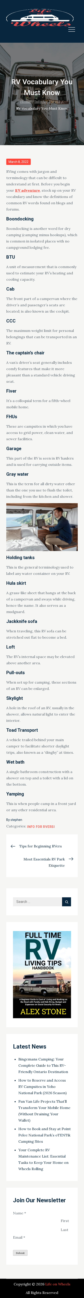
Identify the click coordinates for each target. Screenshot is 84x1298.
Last (64, 1229)
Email (19, 1237)
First (65, 1220)
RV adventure (27, 190)
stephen (16, 820)
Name (19, 1213)
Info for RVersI (41, 827)
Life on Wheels (57, 1284)
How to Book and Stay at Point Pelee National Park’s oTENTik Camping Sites (44, 1135)
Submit (20, 1253)
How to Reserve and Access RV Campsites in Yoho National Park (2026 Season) (42, 1086)
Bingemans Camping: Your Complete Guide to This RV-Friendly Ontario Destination (43, 1065)
